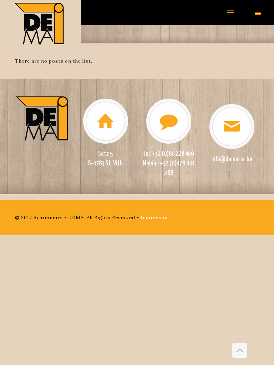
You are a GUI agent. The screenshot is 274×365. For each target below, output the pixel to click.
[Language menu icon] (258, 12)
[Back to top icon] (239, 350)
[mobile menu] (230, 12)
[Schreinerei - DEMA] (40, 24)
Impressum (155, 218)
